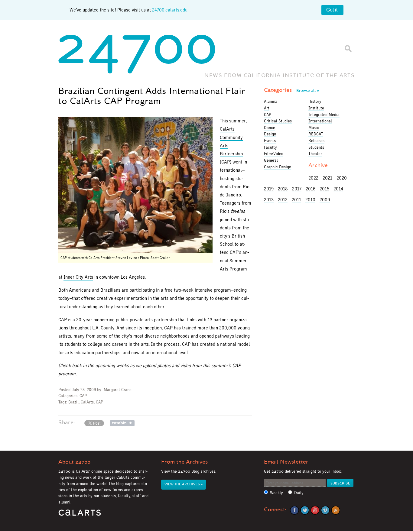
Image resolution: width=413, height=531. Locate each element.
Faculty (270, 147)
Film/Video (273, 153)
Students (316, 147)
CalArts (87, 402)
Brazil (73, 402)
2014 (338, 189)
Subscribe (340, 483)
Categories (291, 90)
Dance (269, 127)
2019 (269, 189)
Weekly (276, 493)
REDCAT (315, 133)
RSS (335, 510)
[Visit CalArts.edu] (79, 514)
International (320, 120)
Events (270, 140)
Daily (299, 493)
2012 (283, 199)
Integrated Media (324, 114)
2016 (310, 189)
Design (270, 133)
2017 (296, 189)
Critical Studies (278, 120)
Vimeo (325, 510)
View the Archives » (183, 484)
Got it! (332, 9)
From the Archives (184, 462)
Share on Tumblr (122, 423)
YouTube (315, 510)
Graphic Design (277, 166)
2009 (325, 199)
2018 (283, 189)
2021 (327, 178)
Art (266, 107)
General (271, 160)
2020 (342, 178)
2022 (313, 178)
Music (313, 127)
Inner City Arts (78, 277)
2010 (310, 199)
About (74, 462)
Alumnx (270, 101)
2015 (324, 189)
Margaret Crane (118, 389)
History (314, 101)
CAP (83, 395)
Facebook (294, 510)
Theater (315, 153)
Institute (316, 107)
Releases (316, 140)
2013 (269, 199)
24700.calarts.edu (169, 10)
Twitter (304, 510)
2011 (296, 199)
